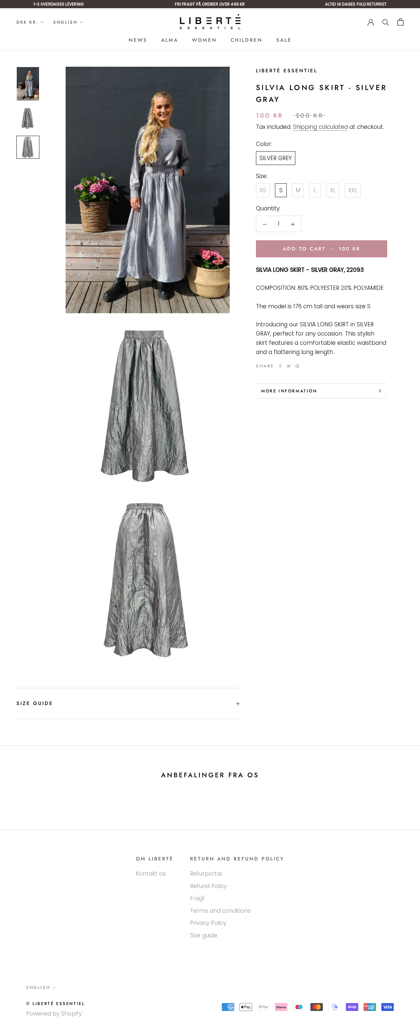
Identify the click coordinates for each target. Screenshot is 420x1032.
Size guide (34, 703)
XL (333, 190)
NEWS (138, 40)
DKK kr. (27, 22)
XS (263, 190)
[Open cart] (400, 22)
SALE (284, 40)
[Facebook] (280, 366)
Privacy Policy (208, 923)
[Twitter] (289, 366)
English (65, 22)
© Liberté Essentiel (55, 1003)
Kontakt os (151, 874)
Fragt (197, 898)
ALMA (169, 40)
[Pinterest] (297, 366)
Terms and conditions (220, 911)
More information (289, 391)
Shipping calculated (320, 127)
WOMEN (204, 40)
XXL (352, 190)
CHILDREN (246, 40)
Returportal (206, 874)
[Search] (385, 21)
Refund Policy (208, 886)
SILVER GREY (276, 158)
